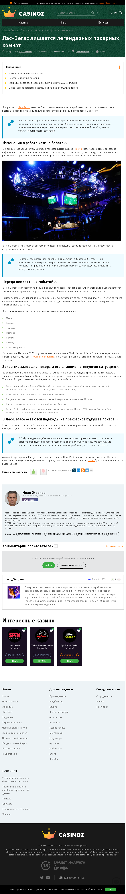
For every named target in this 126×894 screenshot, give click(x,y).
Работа (100, 701)
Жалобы (53, 758)
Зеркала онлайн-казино (15, 738)
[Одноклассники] (83, 470)
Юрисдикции (56, 732)
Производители (57, 696)
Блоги (52, 753)
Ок (110, 889)
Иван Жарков (33, 492)
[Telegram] (87, 470)
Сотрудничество (104, 696)
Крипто (53, 706)
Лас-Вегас (24, 107)
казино (78, 148)
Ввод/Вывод (55, 701)
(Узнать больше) (95, 889)
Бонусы (103, 22)
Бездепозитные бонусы (14, 743)
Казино (23, 22)
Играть (14, 661)
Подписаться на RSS (73, 877)
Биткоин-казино (11, 748)
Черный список (10, 701)
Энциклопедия (9, 753)
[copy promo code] (75, 655)
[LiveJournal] (74, 470)
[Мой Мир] (78, 470)
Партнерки (102, 706)
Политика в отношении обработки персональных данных (15, 790)
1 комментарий (82, 51)
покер (91, 460)
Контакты (7, 803)
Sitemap (6, 814)
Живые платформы (59, 711)
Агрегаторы (55, 717)
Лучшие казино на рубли (15, 732)
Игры (63, 22)
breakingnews (25, 51)
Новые (5, 696)
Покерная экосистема (42, 356)
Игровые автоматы (12, 722)
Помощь (6, 798)
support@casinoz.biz (107, 3)
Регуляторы (55, 738)
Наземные (54, 722)
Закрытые (7, 706)
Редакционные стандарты (16, 808)
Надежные (8, 717)
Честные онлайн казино (14, 727)
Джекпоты (7, 711)
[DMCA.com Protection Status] (61, 869)
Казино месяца (57, 727)
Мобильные (55, 748)
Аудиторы (54, 743)
